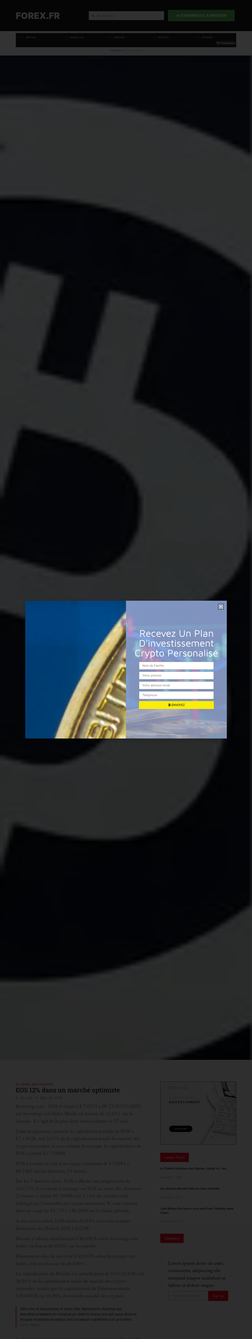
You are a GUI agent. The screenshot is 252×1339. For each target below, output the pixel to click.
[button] (221, 607)
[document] (126, 669)
